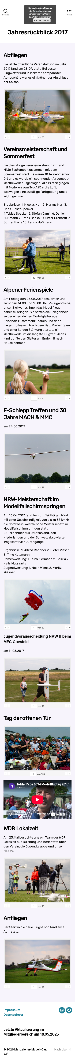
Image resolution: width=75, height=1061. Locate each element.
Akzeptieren (42, 20)
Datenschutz (13, 1015)
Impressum (11, 1010)
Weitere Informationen (41, 16)
